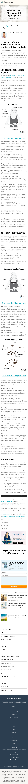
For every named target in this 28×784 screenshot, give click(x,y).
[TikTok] (17, 759)
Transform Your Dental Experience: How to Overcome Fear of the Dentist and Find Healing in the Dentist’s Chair (17, 606)
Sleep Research (14, 714)
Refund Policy (14, 740)
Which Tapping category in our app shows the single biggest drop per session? (17, 617)
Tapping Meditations (8, 676)
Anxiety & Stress (6, 629)
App (2, 633)
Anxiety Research (14, 717)
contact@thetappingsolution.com (14, 752)
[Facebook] (10, 759)
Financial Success (7, 643)
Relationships (6, 663)
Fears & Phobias (6, 639)
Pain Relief (4, 653)
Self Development (7, 670)
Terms (14, 743)
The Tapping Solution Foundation (13, 680)
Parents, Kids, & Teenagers (10, 656)
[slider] (24, 496)
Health (3, 646)
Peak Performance (7, 660)
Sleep (2, 673)
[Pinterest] (15, 759)
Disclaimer (14, 737)
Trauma (3, 683)
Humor (3, 649)
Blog (6, 26)
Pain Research (14, 720)
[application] (14, 496)
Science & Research (7, 666)
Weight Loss (5, 686)
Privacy (14, 735)
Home (2, 26)
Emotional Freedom (8, 636)
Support (14, 732)
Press (14, 729)
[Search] (21, 2)
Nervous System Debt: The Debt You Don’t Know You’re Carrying (17, 596)
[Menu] (25, 2)
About (14, 726)
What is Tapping (6, 690)
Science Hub (14, 709)
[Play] (2, 496)
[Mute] (21, 496)
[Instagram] (12, 759)
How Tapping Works (14, 711)
